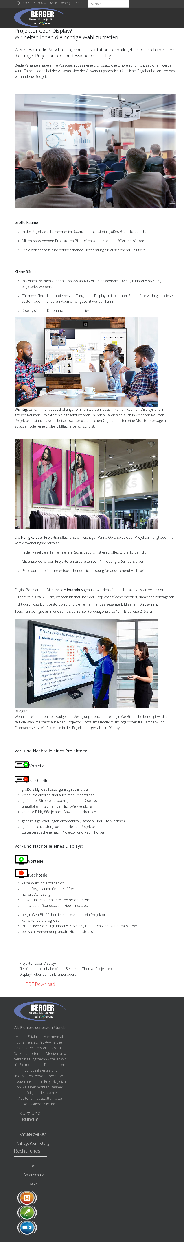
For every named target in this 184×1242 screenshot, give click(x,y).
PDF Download (40, 984)
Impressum (33, 1165)
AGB (33, 1183)
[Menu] (164, 18)
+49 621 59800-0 (33, 3)
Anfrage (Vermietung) (33, 1143)
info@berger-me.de (69, 3)
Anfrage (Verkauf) (33, 1134)
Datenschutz (33, 1174)
